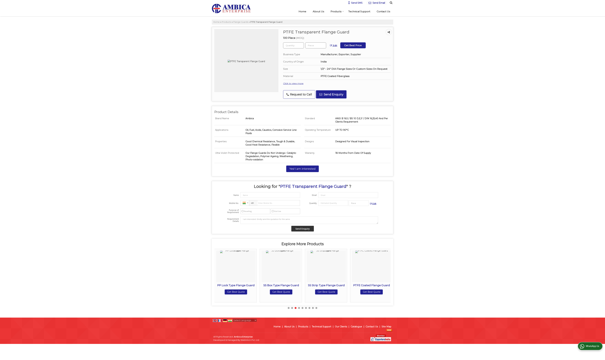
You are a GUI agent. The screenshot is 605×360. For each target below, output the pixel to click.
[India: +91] (244, 203)
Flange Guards (240, 22)
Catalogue (356, 326)
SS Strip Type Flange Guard (291, 285)
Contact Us (383, 11)
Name (236, 195)
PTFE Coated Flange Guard (337, 285)
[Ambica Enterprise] (231, 8)
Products (336, 11)
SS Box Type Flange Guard (246, 285)
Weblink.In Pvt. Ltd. (250, 340)
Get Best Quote (246, 291)
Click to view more (293, 83)
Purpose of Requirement (233, 211)
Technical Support (359, 11)
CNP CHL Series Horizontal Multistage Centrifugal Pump (382, 288)
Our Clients (341, 326)
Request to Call (300, 94)
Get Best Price (353, 45)
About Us (318, 11)
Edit (334, 45)
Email (314, 195)
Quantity (313, 203)
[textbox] (315, 45)
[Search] (391, 2)
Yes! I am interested (302, 168)
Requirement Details (233, 220)
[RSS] (389, 329)
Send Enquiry (333, 94)
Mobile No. (234, 203)
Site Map (386, 326)
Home (302, 11)
